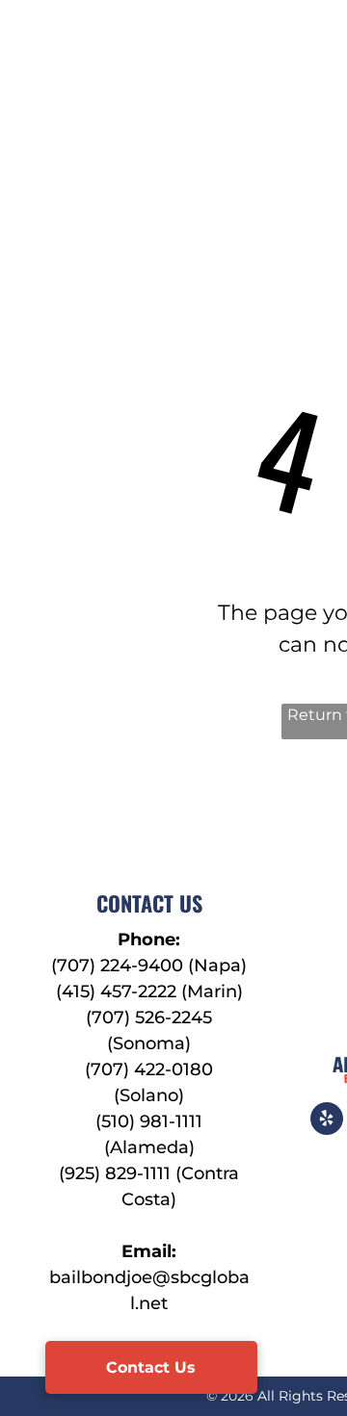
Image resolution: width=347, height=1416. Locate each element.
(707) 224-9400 (117, 965)
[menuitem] (232, 79)
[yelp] (326, 1121)
